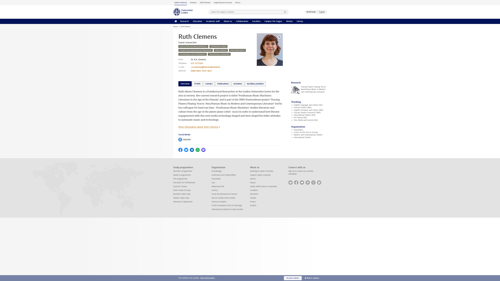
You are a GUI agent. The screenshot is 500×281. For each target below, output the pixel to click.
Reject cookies (313, 278)
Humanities (298, 130)
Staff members (205, 2)
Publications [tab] (223, 83)
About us (228, 21)
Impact (253, 182)
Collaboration (242, 21)
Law (213, 182)
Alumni (289, 21)
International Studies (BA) (304, 115)
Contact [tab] (209, 83)
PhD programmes (180, 179)
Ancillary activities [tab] (255, 83)
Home (175, 26)
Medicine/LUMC (218, 186)
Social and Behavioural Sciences (224, 194)
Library (237, 2)
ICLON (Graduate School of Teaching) (227, 205)
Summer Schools (180, 186)
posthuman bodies (237, 50)
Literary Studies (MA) (303, 107)
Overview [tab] (185, 83)
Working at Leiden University (261, 171)
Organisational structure (223, 2)
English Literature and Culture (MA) (308, 110)
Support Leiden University (260, 175)
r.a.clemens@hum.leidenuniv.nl (205, 67)
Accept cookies (292, 278)
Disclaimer (254, 194)
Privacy (253, 201)
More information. (207, 278)
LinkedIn (184, 139)
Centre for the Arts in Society (306, 132)
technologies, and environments (192, 54)
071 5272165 (197, 63)
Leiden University (180, 2)
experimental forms (218, 46)
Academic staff (213, 21)
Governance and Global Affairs (224, 175)
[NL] (311, 12)
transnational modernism (219, 54)
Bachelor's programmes (182, 171)
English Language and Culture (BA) (308, 105)
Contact (253, 205)
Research (184, 21)
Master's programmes (182, 175)
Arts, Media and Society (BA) (306, 120)
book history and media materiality (193, 46)
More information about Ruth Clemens (198, 127)
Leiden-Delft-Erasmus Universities (263, 186)
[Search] (285, 12)
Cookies (253, 198)
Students (193, 2)
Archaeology (217, 171)
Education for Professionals (184, 182)
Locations (254, 190)
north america (221, 50)
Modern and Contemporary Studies (308, 135)
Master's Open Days (181, 198)
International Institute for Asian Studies (227, 209)
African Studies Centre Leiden (223, 198)
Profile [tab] (197, 83)
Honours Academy (219, 201)
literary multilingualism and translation (195, 50)
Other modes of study (182, 190)
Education (197, 21)
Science (215, 190)
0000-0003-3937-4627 (201, 70)
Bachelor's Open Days (182, 194)
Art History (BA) (300, 117)
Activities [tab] (237, 83)
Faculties (256, 21)
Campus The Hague (273, 21)
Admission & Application (183, 201)
